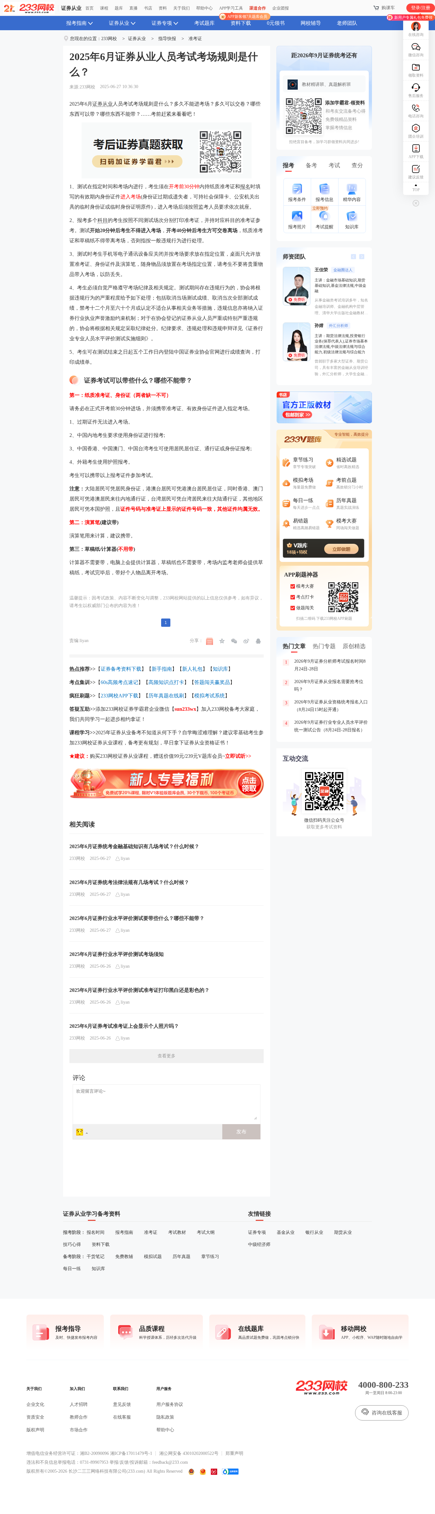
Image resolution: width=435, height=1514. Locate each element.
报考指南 (76, 23)
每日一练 (72, 1268)
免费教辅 (124, 1256)
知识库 (98, 1268)
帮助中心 (204, 8)
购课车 (388, 7)
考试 (334, 165)
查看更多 (166, 1056)
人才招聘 (79, 1404)
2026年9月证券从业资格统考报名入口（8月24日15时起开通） (326, 706)
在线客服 (122, 1417)
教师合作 (79, 1417)
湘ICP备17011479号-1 (131, 1453)
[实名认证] (214, 1472)
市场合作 (79, 1430)
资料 (163, 8)
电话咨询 (416, 116)
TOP (416, 190)
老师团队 (347, 23)
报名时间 (95, 1232)
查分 (357, 165)
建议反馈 (416, 177)
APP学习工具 (233, 11)
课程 (104, 8)
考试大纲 (206, 1232)
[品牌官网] (230, 1472)
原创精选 (354, 646)
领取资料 (416, 75)
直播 (133, 8)
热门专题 (324, 646)
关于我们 (181, 8)
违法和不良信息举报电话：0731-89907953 (67, 1462)
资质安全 (35, 1417)
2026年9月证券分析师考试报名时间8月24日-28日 (325, 665)
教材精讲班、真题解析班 (326, 84)
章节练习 (210, 1256)
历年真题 (181, 1256)
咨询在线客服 (387, 1412)
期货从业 (343, 1232)
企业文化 (35, 1404)
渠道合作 (257, 8)
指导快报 (167, 38)
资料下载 (241, 23)
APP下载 (416, 157)
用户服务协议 (169, 1404)
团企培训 (416, 136)
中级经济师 (259, 1244)
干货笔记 (95, 1256)
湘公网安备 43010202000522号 (188, 1453)
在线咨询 (416, 34)
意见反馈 (122, 1404)
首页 (89, 8)
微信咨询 (416, 55)
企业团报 (280, 8)
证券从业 (71, 8)
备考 (311, 165)
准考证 (195, 38)
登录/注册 (420, 7)
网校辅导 (311, 23)
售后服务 (416, 95)
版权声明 (35, 1430)
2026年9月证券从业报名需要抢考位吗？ (324, 685)
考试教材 (177, 1232)
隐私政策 (165, 1417)
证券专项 (162, 23)
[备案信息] (192, 1472)
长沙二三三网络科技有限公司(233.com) (106, 1471)
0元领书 (276, 23)
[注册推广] (166, 770)
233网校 (109, 38)
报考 (288, 165)
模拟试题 (153, 1256)
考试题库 (204, 23)
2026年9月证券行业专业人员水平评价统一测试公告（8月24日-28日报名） (326, 726)
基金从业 (286, 1232)
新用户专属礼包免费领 (413, 17)
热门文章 (294, 646)
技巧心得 (72, 1244)
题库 (119, 8)
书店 (148, 8)
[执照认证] (203, 1472)
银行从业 (314, 1232)
